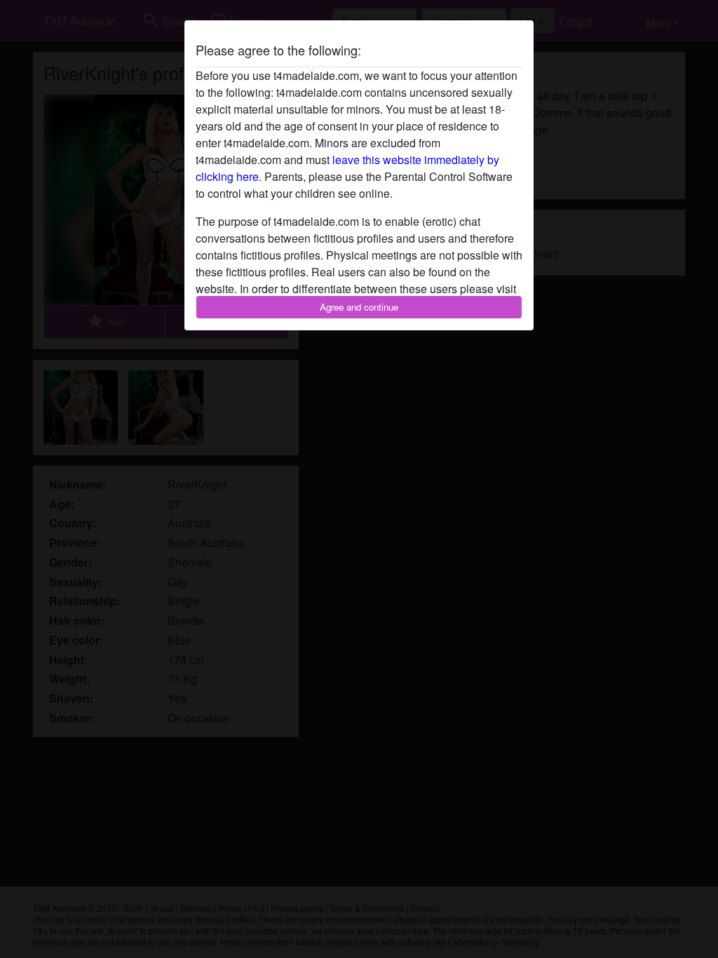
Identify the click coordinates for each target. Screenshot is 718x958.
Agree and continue (359, 306)
